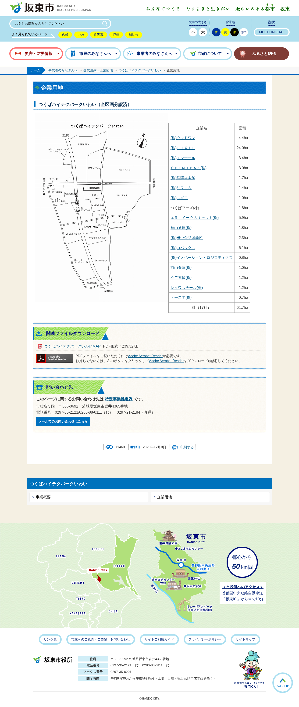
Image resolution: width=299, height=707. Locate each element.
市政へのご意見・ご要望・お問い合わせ (100, 639)
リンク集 (50, 639)
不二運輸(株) (181, 278)
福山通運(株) (181, 228)
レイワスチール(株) (187, 288)
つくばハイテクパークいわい (139, 70)
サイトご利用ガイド (159, 639)
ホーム (35, 70)
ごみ (81, 35)
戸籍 (116, 35)
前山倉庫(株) (181, 268)
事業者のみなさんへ (63, 70)
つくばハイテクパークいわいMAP (72, 346)
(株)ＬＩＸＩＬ (183, 148)
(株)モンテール (183, 158)
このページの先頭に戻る (292, 677)
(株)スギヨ (179, 198)
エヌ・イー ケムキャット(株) (195, 218)
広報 (65, 35)
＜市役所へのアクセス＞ (242, 587)
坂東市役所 (58, 660)
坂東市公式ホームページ (50, 8)
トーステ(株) (181, 297)
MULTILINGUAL (271, 32)
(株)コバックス (183, 248)
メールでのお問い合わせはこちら (63, 421)
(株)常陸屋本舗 (183, 178)
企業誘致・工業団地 (98, 70)
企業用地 (164, 497)
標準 (244, 32)
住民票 (98, 35)
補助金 (134, 35)
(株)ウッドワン (183, 138)
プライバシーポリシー (205, 639)
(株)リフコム (181, 188)
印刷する (187, 447)
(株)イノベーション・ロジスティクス (202, 258)
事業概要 (43, 497)
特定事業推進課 (119, 399)
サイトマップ (245, 639)
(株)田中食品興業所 (187, 238)
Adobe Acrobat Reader (145, 356)
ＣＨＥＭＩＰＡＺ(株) (188, 168)
